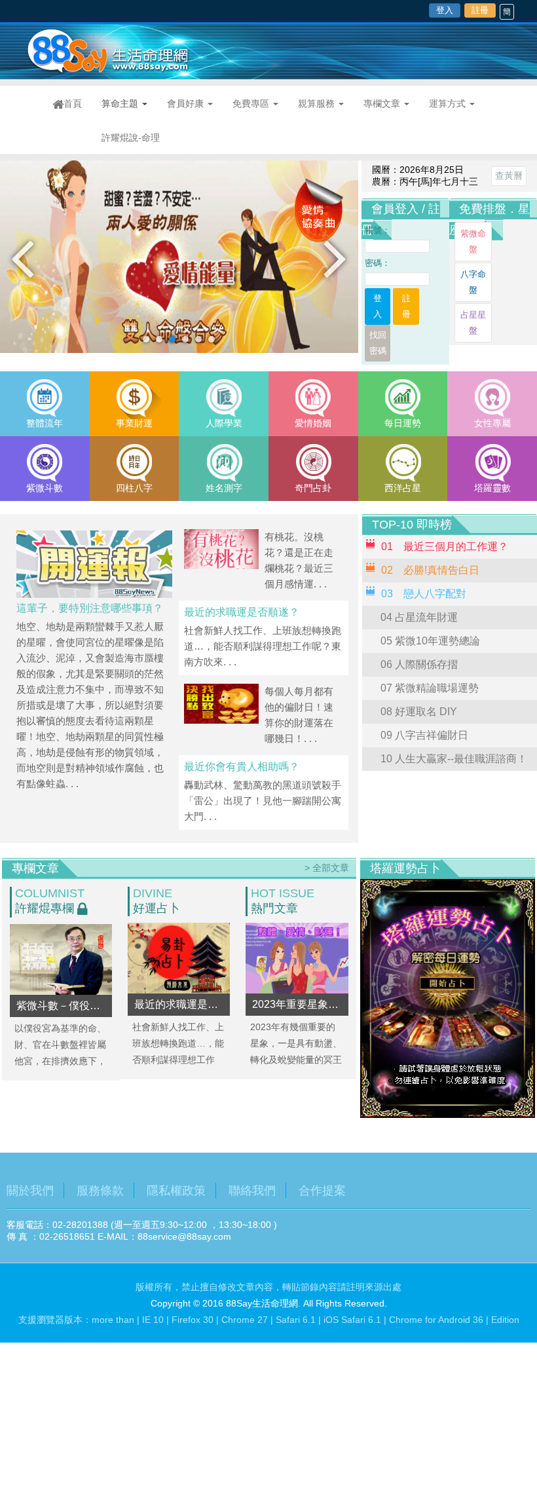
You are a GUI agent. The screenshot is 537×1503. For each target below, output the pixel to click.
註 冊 (410, 306)
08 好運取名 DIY (418, 711)
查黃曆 (509, 175)
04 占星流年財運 (419, 617)
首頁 (78, 103)
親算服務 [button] (317, 103)
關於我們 (30, 1190)
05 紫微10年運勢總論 (430, 640)
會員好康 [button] (186, 103)
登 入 (381, 306)
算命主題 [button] (121, 103)
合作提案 (322, 1190)
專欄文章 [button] (383, 103)
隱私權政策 (176, 1190)
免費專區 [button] (252, 103)
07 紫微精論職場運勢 (429, 688)
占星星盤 (473, 322)
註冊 (480, 10)
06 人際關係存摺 (419, 664)
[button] (22, 257)
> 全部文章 (327, 868)
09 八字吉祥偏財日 (424, 735)
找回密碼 (377, 343)
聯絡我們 (252, 1190)
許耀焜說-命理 (131, 137)
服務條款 (100, 1190)
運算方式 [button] (448, 103)
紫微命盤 (473, 241)
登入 (444, 10)
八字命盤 (473, 282)
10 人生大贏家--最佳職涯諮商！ (453, 758)
